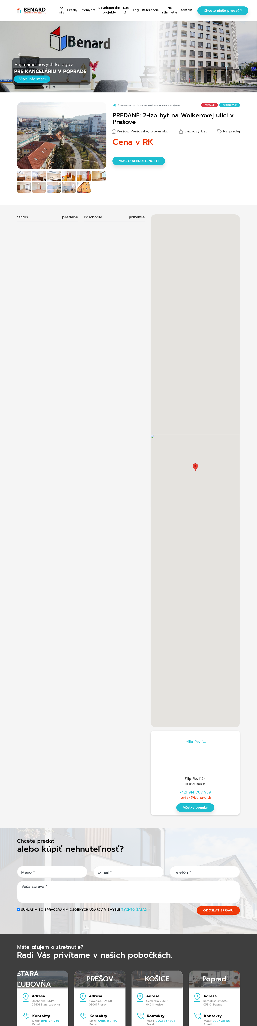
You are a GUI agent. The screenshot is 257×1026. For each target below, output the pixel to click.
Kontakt (187, 10)
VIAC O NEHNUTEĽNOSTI (139, 161)
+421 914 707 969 (195, 792)
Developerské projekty (109, 10)
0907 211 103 (221, 1021)
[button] (19, 54)
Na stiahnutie (169, 10)
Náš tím (125, 10)
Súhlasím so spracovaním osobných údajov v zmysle (85, 909)
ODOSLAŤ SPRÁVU (218, 910)
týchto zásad (134, 909)
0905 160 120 (107, 1021)
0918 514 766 (50, 1021)
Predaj (72, 10)
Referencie (150, 10)
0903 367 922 (165, 1021)
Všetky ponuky (195, 807)
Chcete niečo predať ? (223, 10)
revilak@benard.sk (195, 797)
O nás (61, 10)
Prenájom (88, 10)
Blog (135, 10)
